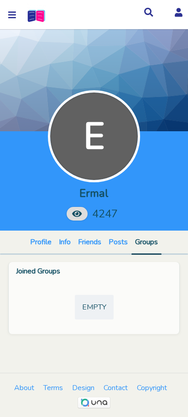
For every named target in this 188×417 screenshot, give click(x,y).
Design (83, 388)
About (24, 388)
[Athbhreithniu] (35, 14)
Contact (116, 388)
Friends (89, 242)
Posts (118, 242)
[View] (77, 213)
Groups (146, 242)
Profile (41, 242)
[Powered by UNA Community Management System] (94, 402)
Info (65, 242)
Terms (53, 388)
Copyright (152, 388)
